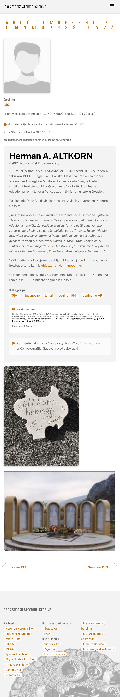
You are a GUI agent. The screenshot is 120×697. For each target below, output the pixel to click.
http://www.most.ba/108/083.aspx (28, 321)
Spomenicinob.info (17, 654)
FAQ (47, 633)
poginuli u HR (92, 295)
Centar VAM (13, 669)
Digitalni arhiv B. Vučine (20, 659)
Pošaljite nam (85, 343)
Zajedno (49, 649)
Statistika (50, 628)
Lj (8, 27)
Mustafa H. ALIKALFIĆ (98, 567)
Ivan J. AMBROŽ (18, 567)
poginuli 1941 (67, 295)
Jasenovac (32, 295)
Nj (34, 27)
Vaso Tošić (56, 251)
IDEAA (9, 649)
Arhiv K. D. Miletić (16, 664)
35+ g (15, 295)
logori (49, 295)
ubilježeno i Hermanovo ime (61, 265)
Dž (50, 22)
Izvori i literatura (54, 654)
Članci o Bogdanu (94, 644)
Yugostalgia (13, 675)
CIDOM (10, 644)
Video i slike (51, 644)
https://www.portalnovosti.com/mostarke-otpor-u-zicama (46, 319)
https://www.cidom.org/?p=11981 (89, 319)
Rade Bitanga (37, 251)
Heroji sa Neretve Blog (20, 628)
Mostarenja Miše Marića (98, 649)
